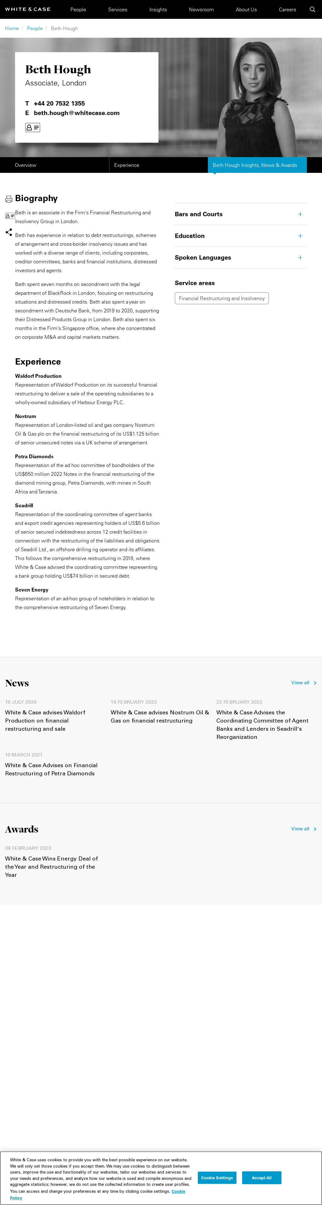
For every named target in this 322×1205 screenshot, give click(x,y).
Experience (126, 165)
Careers (287, 9)
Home (12, 28)
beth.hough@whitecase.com (77, 113)
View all (300, 682)
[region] (161, 1178)
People (78, 9)
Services (117, 9)
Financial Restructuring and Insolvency (222, 298)
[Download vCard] (32, 128)
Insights (158, 9)
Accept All (262, 1177)
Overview (25, 165)
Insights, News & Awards (255, 165)
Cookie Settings (217, 1177)
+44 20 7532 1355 (59, 103)
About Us (246, 9)
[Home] (27, 9)
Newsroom (201, 9)
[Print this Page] (9, 198)
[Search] (312, 9)
